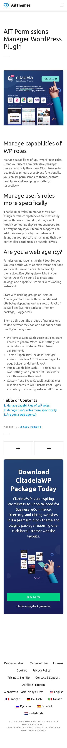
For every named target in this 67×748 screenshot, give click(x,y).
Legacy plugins (30, 427)
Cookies (22, 670)
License (58, 663)
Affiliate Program (33, 684)
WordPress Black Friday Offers (23, 691)
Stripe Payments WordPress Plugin (18, 448)
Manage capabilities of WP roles (28, 405)
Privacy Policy (41, 670)
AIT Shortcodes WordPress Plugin (49, 448)
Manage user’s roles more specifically (31, 410)
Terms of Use (39, 663)
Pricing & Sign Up (19, 677)
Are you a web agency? (21, 414)
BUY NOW (33, 597)
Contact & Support (47, 677)
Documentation (14, 663)
